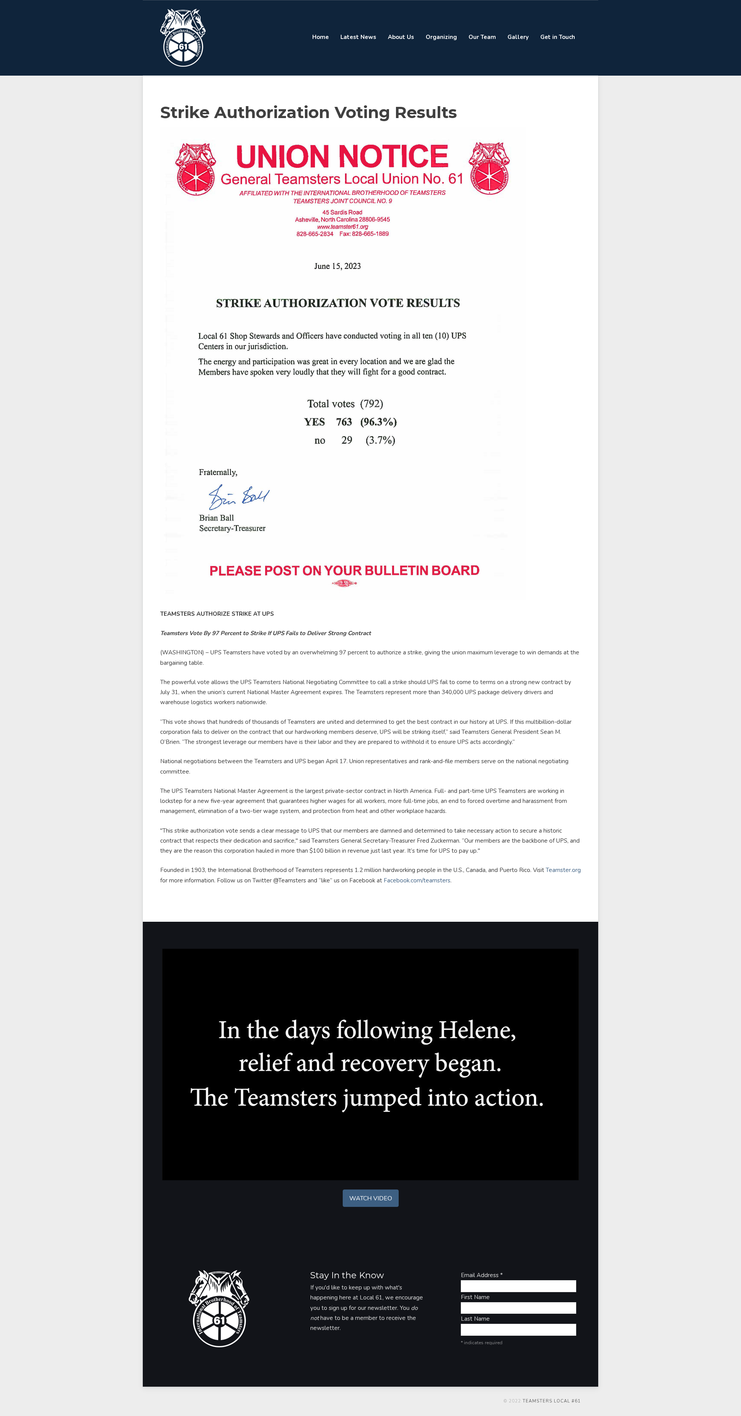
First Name (475, 1297)
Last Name (475, 1319)
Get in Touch (557, 37)
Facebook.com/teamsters (417, 880)
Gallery (518, 37)
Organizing (441, 37)
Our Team (482, 37)
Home (320, 37)
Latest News (358, 37)
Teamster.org (563, 870)
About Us (401, 37)
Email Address (482, 1275)
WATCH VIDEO (370, 1198)
